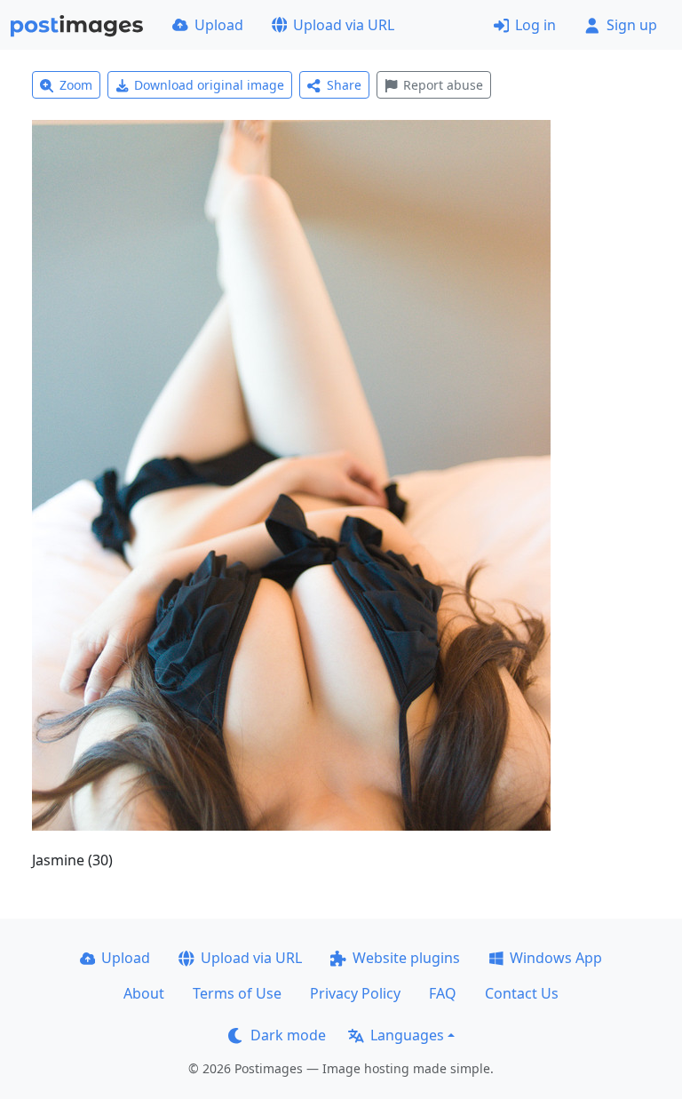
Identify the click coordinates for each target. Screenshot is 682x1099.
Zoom (75, 84)
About (143, 993)
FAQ (442, 993)
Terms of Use (237, 993)
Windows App (556, 958)
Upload (218, 25)
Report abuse (443, 84)
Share (344, 84)
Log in (535, 25)
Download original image (209, 84)
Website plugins (406, 958)
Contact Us (522, 993)
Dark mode (288, 1035)
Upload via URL (343, 25)
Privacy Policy (355, 993)
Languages (407, 1035)
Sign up (632, 25)
